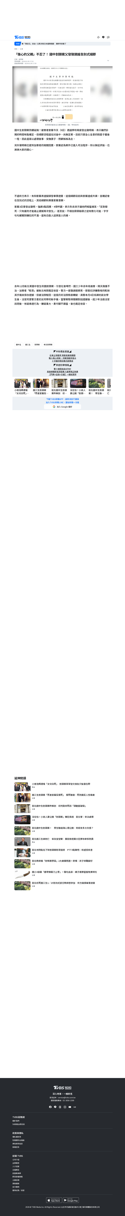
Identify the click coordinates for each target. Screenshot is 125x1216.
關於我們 (15, 1121)
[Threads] (60, 1107)
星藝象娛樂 (16, 1173)
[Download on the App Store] (54, 1200)
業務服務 (15, 1183)
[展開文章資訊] (108, 60)
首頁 (15, 49)
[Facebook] (50, 1107)
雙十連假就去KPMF (62, 368)
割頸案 (37, 344)
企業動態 (15, 1163)
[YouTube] (69, 1107)
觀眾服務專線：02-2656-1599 (62, 1100)
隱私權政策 (16, 1137)
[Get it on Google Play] (71, 1200)
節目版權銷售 (17, 1176)
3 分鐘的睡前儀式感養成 (62, 361)
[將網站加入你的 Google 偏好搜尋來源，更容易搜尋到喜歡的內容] (62, 406)
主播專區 (15, 1170)
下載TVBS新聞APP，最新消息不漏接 (62, 399)
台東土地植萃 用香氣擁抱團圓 (62, 355)
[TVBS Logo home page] (22, 37)
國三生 (27, 344)
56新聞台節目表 (18, 1124)
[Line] (55, 1107)
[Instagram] (64, 1107)
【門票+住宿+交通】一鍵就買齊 (62, 374)
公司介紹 (15, 1159)
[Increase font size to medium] (98, 37)
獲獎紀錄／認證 (18, 1190)
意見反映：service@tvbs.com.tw (62, 1097)
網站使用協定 (17, 1143)
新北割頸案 (48, 344)
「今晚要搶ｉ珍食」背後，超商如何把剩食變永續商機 (42, 43)
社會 (21, 49)
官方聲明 (15, 1187)
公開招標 (15, 1180)
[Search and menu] (108, 37)
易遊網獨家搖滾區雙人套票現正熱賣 (62, 371)
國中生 (18, 344)
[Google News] (74, 1107)
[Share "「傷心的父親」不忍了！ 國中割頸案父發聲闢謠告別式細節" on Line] (103, 37)
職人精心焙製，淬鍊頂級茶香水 (62, 358)
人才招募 (15, 1166)
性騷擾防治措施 (18, 1140)
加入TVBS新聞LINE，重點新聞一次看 (62, 402)
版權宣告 (15, 1147)
